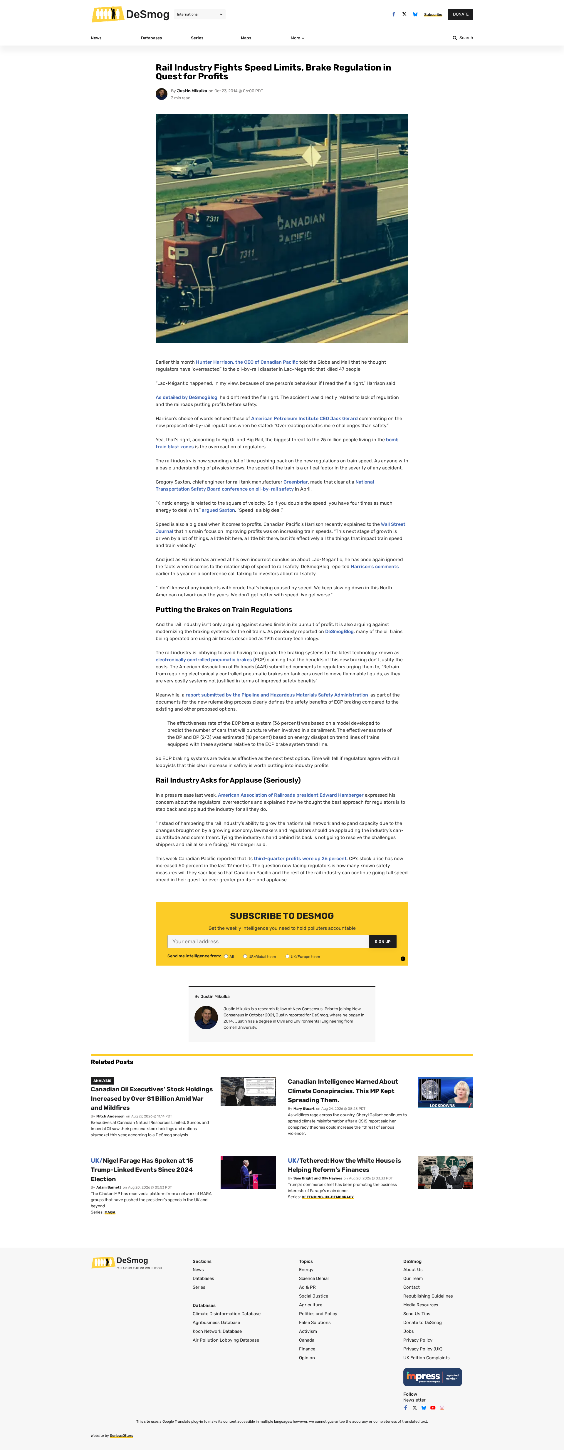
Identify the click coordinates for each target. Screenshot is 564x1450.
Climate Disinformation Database (227, 1313)
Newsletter (414, 1400)
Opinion (307, 1357)
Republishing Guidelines (428, 1296)
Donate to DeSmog (422, 1322)
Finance (307, 1349)
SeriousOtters (121, 1436)
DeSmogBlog (339, 631)
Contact (411, 1287)
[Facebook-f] (393, 14)
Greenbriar (295, 482)
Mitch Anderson (110, 1116)
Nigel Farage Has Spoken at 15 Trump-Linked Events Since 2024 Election (142, 1170)
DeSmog (148, 14)
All (231, 957)
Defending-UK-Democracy (328, 1197)
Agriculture (310, 1305)
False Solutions (315, 1322)
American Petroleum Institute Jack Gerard (304, 418)
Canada (306, 1340)
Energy (306, 1269)
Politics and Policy (318, 1313)
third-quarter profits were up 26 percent (300, 858)
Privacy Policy (417, 1340)
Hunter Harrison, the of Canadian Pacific (247, 362)
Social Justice (313, 1296)
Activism (308, 1331)
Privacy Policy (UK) (422, 1349)
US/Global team (262, 957)
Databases (203, 1278)
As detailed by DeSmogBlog (186, 397)
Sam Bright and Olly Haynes (317, 1178)
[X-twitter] (404, 14)
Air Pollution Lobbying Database (226, 1340)
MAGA (110, 1212)
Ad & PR (307, 1287)
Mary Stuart (304, 1109)
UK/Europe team (305, 957)
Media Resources (420, 1305)
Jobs (408, 1331)
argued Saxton (218, 510)
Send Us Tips (416, 1313)
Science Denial (314, 1278)
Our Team (413, 1278)
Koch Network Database (217, 1331)
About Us (413, 1269)
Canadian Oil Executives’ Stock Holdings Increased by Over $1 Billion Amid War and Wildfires (152, 1098)
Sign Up (383, 941)
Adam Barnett (108, 1187)
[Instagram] (442, 1407)
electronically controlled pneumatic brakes (204, 659)
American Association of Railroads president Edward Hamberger (291, 795)
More (295, 38)
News (198, 1269)
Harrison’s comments (375, 566)
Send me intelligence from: (194, 956)
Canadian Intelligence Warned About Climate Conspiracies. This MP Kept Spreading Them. (343, 1091)
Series (199, 1287)
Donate (461, 14)
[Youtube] (433, 1407)
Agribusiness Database (216, 1322)
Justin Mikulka (192, 90)
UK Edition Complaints (426, 1357)
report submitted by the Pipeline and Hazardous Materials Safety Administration (277, 695)
